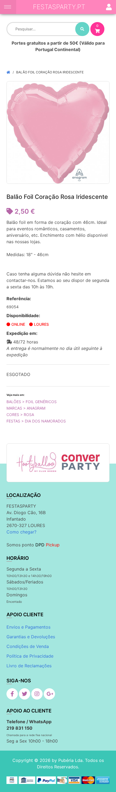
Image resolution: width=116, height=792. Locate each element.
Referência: (18, 298)
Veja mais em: (15, 394)
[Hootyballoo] (36, 462)
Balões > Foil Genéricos (31, 401)
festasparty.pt (59, 7)
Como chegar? (21, 532)
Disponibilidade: (23, 315)
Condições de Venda (27, 646)
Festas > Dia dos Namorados (36, 421)
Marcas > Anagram (25, 408)
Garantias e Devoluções (30, 636)
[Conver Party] (80, 462)
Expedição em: (21, 333)
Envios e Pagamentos (28, 627)
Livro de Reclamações (29, 665)
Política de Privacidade (29, 656)
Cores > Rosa (20, 414)
